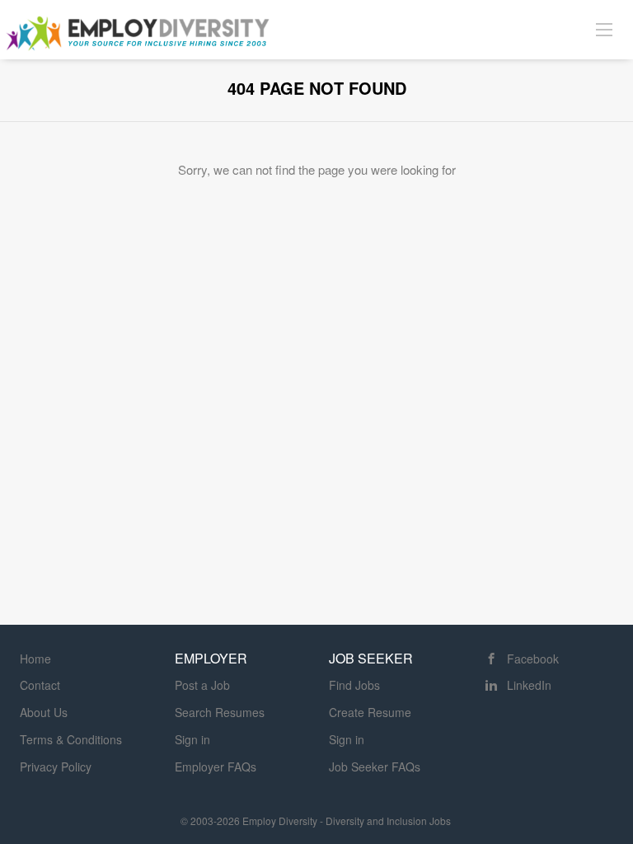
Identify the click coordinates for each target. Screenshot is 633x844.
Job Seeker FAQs (374, 766)
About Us (44, 712)
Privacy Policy (55, 766)
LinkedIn (529, 685)
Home (35, 658)
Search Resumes (220, 712)
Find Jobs (354, 685)
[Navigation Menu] (604, 28)
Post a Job (202, 685)
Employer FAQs (215, 766)
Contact (40, 685)
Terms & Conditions (71, 739)
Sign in (192, 739)
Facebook (533, 658)
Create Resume (370, 712)
